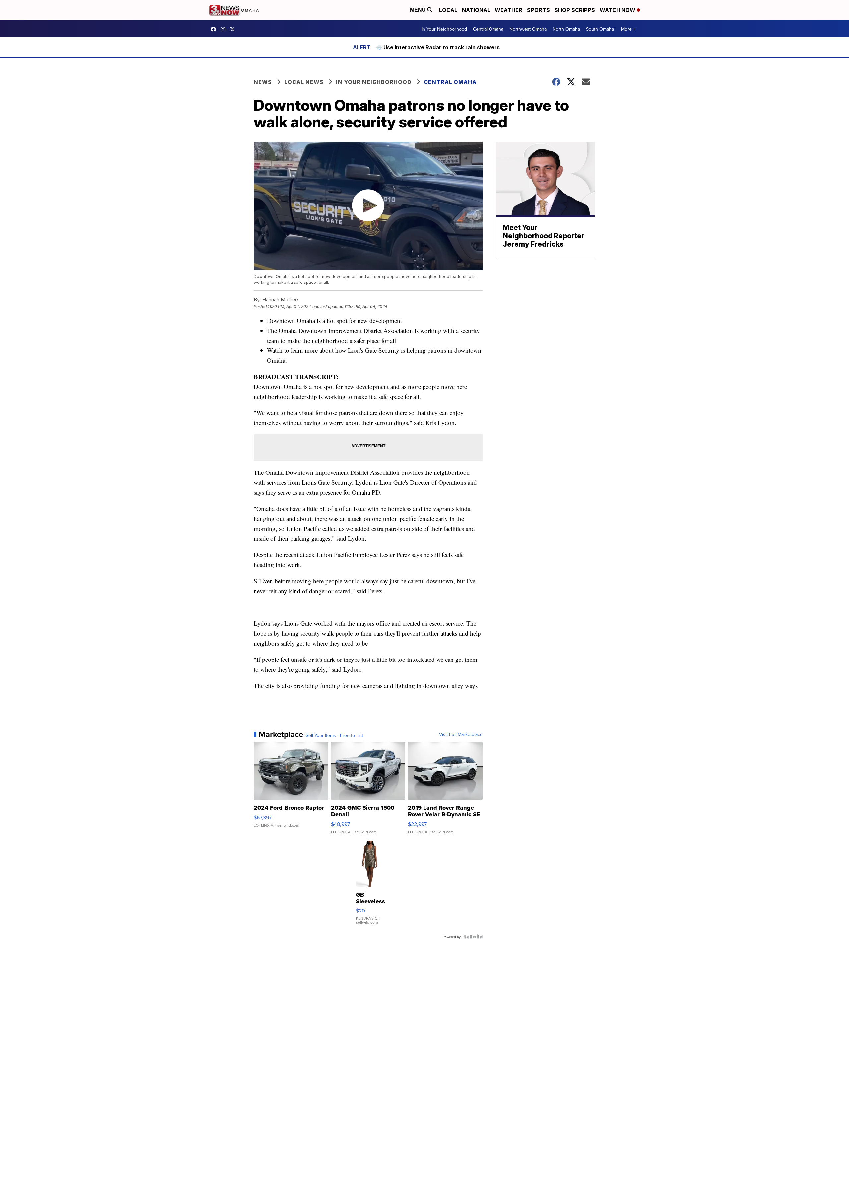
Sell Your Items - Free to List (334, 735)
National (476, 10)
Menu (418, 10)
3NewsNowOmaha (234, 29)
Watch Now (618, 10)
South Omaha (600, 29)
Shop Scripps (575, 10)
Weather (508, 10)
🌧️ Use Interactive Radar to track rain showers (437, 47)
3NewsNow (215, 29)
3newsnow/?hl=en (225, 29)
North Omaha (566, 29)
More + (628, 29)
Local (448, 10)
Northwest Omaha (528, 29)
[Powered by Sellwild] (473, 936)
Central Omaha (488, 29)
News (263, 82)
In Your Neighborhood (444, 29)
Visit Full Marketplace (461, 734)
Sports (538, 10)
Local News (304, 82)
